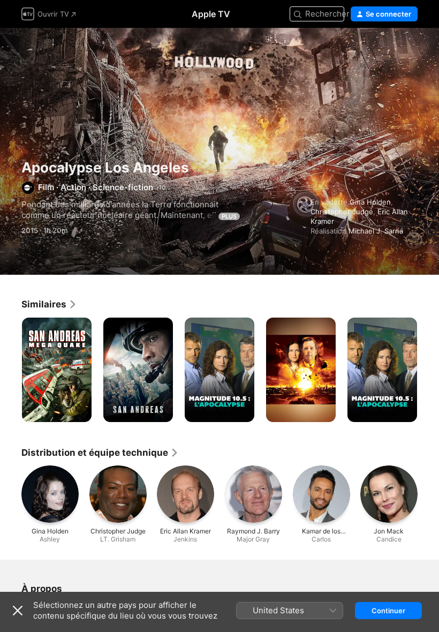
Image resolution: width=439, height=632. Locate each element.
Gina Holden (370, 202)
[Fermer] (17, 610)
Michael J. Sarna (376, 231)
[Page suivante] (428, 370)
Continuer (388, 610)
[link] (49, 304)
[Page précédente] (10, 370)
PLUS (229, 216)
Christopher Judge (342, 211)
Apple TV (211, 14)
